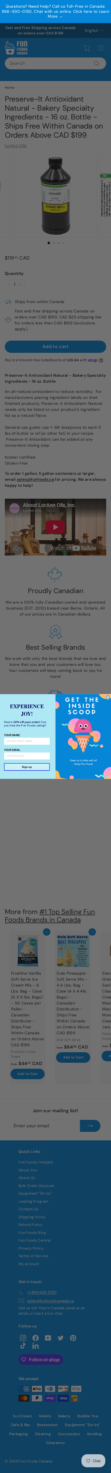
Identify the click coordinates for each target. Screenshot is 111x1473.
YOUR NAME (12, 735)
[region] (55, 11)
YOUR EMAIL (12, 749)
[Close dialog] (108, 697)
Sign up (27, 766)
